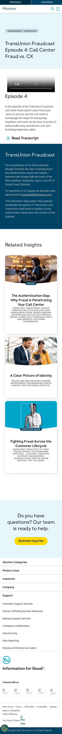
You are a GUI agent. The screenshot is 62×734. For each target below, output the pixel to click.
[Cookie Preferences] (5, 728)
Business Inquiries (31, 541)
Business (47, 2)
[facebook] (17, 693)
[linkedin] (5, 693)
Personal (15, 2)
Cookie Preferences (9, 714)
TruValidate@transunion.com (36, 194)
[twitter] (29, 693)
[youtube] (53, 693)
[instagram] (41, 693)
